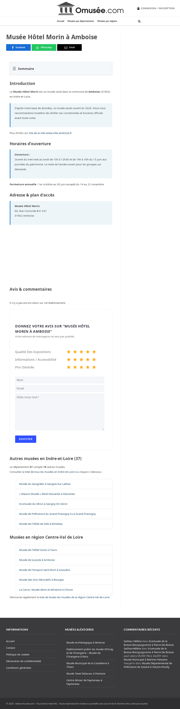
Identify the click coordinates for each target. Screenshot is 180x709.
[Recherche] (139, 21)
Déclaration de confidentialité (23, 661)
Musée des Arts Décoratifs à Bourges (41, 579)
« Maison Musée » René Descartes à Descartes (47, 494)
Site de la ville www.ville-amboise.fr (50, 133)
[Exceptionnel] (94, 352)
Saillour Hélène (133, 641)
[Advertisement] (149, 55)
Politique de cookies (18, 654)
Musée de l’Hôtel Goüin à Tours (38, 550)
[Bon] (81, 352)
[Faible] (75, 352)
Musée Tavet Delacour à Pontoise (85, 673)
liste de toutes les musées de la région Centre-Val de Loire (74, 597)
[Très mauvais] (69, 352)
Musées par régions (107, 21)
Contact (10, 647)
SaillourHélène (132, 648)
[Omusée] (90, 8)
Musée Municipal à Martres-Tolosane (145, 659)
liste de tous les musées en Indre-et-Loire (50, 471)
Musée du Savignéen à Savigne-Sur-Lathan (45, 484)
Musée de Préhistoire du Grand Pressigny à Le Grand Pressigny (57, 514)
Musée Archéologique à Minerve (85, 642)
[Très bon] (88, 352)
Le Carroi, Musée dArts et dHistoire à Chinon (46, 589)
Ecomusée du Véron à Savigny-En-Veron (43, 504)
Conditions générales (18, 667)
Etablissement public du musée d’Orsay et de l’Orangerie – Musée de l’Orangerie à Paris (89, 653)
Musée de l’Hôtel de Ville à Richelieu (41, 523)
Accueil (60, 21)
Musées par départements (81, 21)
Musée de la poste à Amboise (37, 560)
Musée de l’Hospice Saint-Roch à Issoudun (44, 570)
